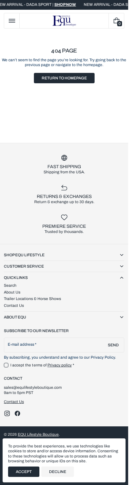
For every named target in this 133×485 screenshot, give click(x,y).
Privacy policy (59, 365)
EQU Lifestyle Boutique (38, 434)
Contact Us (14, 401)
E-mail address (21, 344)
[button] (11, 20)
